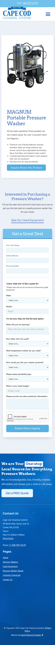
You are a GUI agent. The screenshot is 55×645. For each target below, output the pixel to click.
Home (5, 557)
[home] (16, 14)
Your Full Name (12, 245)
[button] (48, 14)
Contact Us (7, 579)
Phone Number (12, 266)
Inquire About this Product (26, 167)
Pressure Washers (10, 561)
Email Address (12, 255)
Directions (8, 538)
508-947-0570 (30, 3)
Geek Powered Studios (31, 635)
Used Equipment (10, 566)
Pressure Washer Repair (13, 570)
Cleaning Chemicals (11, 575)
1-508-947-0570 (17, 545)
